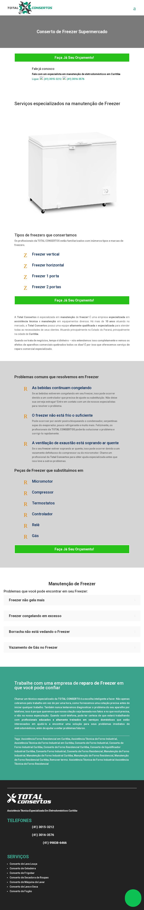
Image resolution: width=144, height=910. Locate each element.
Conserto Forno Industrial (51, 751)
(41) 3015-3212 (52, 79)
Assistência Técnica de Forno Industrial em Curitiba (44, 743)
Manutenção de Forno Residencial (93, 755)
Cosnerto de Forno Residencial (85, 751)
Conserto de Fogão (21, 891)
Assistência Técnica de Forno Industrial (94, 738)
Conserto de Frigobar (22, 873)
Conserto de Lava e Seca (24, 886)
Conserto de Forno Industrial (91, 743)
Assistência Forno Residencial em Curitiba (45, 738)
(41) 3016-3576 (75, 79)
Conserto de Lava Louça (23, 863)
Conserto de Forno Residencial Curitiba (66, 747)
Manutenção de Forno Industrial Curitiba (50, 755)
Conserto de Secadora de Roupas (29, 877)
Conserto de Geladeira (23, 868)
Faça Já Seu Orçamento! (74, 57)
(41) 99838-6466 (55, 843)
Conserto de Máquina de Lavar (27, 882)
